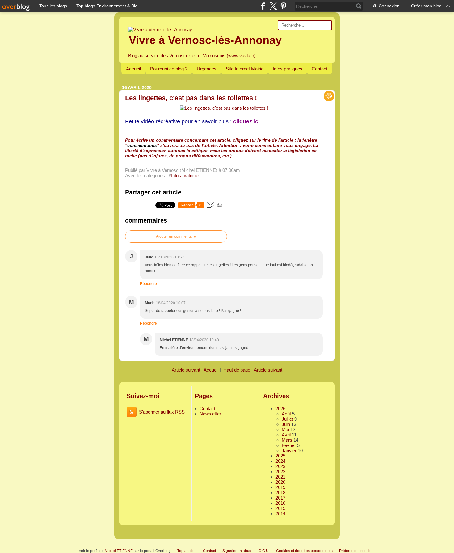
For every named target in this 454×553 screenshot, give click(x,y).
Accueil (133, 68)
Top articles (186, 551)
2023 (280, 466)
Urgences (206, 68)
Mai (285, 429)
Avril (286, 434)
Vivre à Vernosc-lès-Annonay (205, 40)
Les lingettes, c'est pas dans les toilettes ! (191, 98)
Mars (287, 440)
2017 (280, 497)
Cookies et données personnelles (304, 551)
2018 (280, 492)
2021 (280, 476)
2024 (280, 461)
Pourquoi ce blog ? (168, 68)
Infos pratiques (287, 68)
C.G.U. (264, 551)
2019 (280, 487)
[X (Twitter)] (273, 6)
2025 (280, 455)
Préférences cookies (356, 551)
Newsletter (210, 413)
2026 (280, 408)
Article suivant (186, 369)
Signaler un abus (237, 551)
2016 (280, 503)
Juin (286, 424)
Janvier (289, 450)
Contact (319, 68)
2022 (280, 471)
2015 (280, 508)
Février (289, 445)
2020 (280, 482)
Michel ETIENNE (119, 551)
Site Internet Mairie (244, 68)
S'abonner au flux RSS (162, 412)
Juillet (287, 419)
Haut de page (236, 369)
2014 (280, 513)
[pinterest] (283, 6)
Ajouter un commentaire (176, 236)
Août (286, 413)
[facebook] (263, 6)
